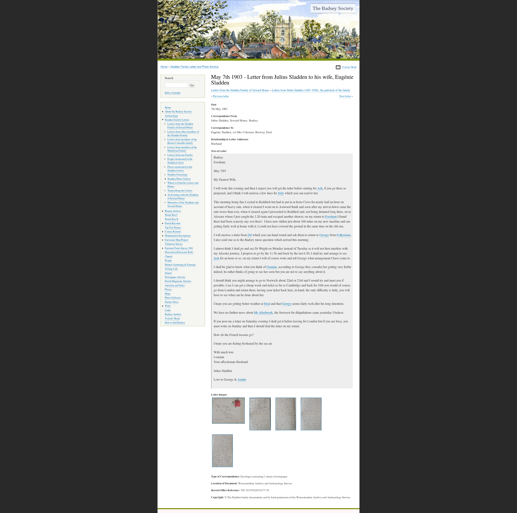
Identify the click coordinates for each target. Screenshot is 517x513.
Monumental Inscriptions (178, 235)
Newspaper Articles (175, 277)
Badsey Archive (173, 314)
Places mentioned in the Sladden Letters (179, 168)
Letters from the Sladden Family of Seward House (240, 90)
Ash (320, 188)
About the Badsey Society (178, 111)
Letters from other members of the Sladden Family (183, 133)
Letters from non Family (180, 155)
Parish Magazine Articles (178, 281)
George (324, 235)
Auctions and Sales (175, 285)
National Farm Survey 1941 (179, 248)
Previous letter (221, 96)
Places (168, 289)
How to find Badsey (175, 322)
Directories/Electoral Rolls (179, 252)
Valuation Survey (174, 244)
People (168, 260)
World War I (171, 215)
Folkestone (344, 235)
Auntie (241, 379)
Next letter (345, 96)
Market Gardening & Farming (180, 264)
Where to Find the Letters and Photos (182, 184)
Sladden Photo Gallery (179, 178)
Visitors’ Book (172, 318)
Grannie (272, 267)
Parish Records (172, 223)
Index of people (173, 92)
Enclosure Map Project (176, 240)
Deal (267, 303)
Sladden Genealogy (177, 174)
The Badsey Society (333, 8)
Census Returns (173, 231)
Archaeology (171, 115)
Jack (216, 258)
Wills (168, 306)
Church (168, 256)
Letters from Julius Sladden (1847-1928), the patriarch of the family (311, 90)
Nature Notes (172, 302)
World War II (171, 219)
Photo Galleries (173, 297)
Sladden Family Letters (177, 119)
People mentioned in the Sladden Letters (179, 160)
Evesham (331, 216)
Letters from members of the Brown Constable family (182, 141)
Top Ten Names (173, 227)
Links (168, 310)
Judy (281, 193)
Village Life (171, 268)
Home (164, 67)
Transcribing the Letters (179, 190)
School (168, 273)
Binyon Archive (173, 211)
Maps (167, 293)
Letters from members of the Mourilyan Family (182, 149)
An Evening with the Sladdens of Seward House (183, 196)
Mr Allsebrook (263, 312)
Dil (250, 235)
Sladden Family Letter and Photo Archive (194, 67)
